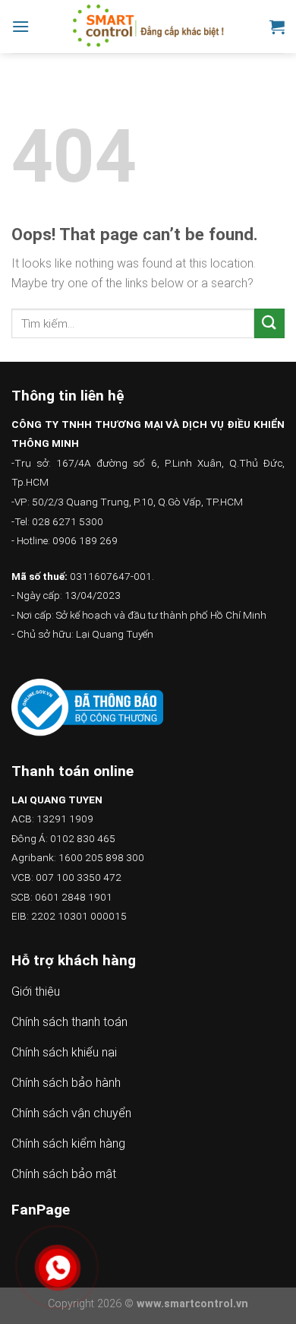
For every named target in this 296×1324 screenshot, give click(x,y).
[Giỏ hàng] (277, 26)
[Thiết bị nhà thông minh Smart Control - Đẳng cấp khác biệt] (149, 26)
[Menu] (20, 26)
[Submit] (269, 323)
